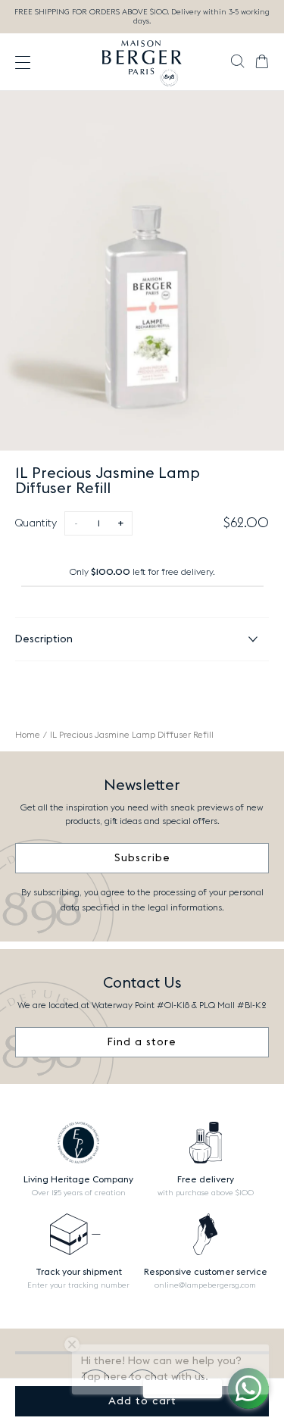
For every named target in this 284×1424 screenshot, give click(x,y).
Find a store (142, 1042)
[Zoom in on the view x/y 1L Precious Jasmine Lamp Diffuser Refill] (142, 271)
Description (44, 639)
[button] (237, 63)
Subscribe (142, 858)
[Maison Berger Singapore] (142, 62)
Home (27, 734)
